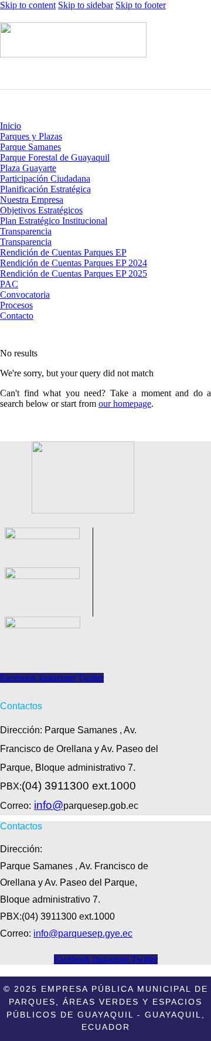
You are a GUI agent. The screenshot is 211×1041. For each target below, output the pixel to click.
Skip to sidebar (85, 5)
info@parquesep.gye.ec (82, 933)
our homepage (124, 404)
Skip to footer (140, 5)
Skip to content (28, 5)
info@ (48, 805)
